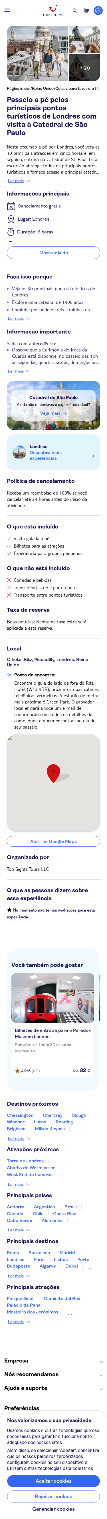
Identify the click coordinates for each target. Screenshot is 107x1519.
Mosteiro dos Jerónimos (32, 1312)
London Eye (74, 1174)
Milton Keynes (50, 1128)
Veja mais (50, 413)
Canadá (15, 1213)
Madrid (67, 1252)
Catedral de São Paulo (53, 397)
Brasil (70, 1206)
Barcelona (39, 1252)
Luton (40, 1121)
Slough (79, 1115)
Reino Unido (43, 88)
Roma (13, 1252)
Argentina (44, 1206)
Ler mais (16, 180)
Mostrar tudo (53, 252)
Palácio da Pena (24, 1305)
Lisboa (61, 1259)
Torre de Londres (25, 1161)
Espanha (81, 1220)
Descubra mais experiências (46, 455)
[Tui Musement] (53, 10)
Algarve (48, 1266)
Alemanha (52, 1220)
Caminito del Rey (62, 1298)
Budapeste (18, 1266)
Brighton (16, 1128)
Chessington (20, 1115)
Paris (39, 1259)
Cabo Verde (19, 1220)
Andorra (16, 1206)
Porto (83, 1259)
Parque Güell (21, 1298)
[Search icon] (74, 10)
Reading (64, 1121)
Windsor (16, 1121)
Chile (38, 1213)
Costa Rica (64, 1213)
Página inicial (18, 88)
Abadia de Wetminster (31, 1167)
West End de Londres (30, 1174)
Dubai (71, 1266)
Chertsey (52, 1115)
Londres (38, 446)
